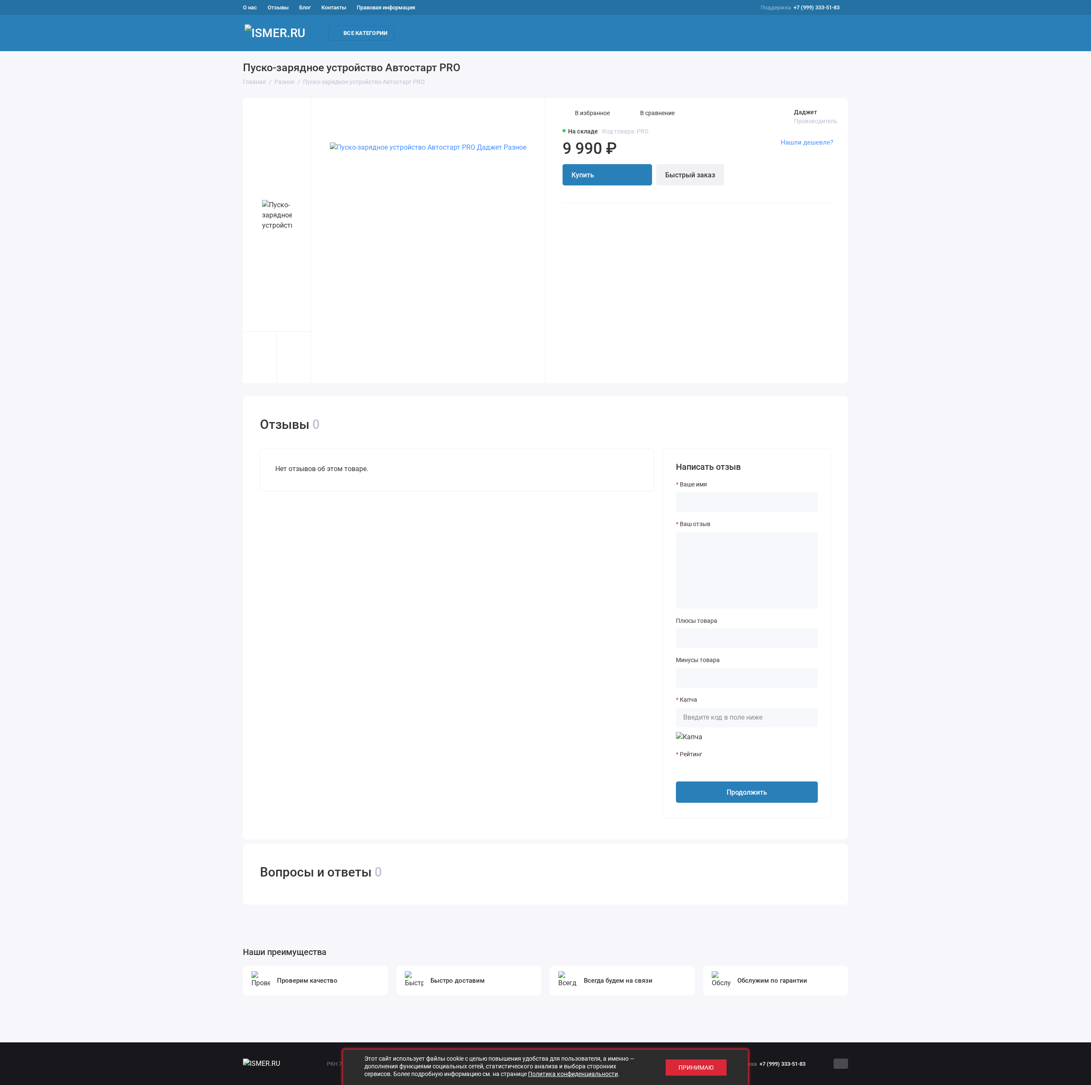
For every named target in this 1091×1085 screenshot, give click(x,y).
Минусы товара (698, 660)
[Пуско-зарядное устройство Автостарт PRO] (428, 240)
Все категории (365, 33)
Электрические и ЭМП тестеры (1022, 33)
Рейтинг (691, 754)
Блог (305, 7)
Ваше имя (693, 484)
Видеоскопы (838, 33)
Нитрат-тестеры (619, 33)
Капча (688, 699)
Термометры (943, 33)
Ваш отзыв (695, 524)
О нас (250, 7)
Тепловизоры (891, 33)
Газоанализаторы (779, 33)
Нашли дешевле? (807, 142)
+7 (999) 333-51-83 (800, 7)
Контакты (333, 7)
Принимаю (696, 1067)
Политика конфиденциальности (573, 1074)
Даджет (805, 112)
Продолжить (747, 792)
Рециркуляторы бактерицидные (455, 33)
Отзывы (278, 7)
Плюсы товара (696, 620)
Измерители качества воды (697, 33)
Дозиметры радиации (550, 33)
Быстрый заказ (690, 175)
